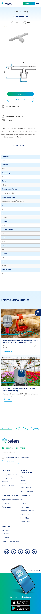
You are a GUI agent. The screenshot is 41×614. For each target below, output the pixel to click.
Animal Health (25, 487)
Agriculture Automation (10, 500)
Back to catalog (22, 12)
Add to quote (20, 94)
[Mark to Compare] (3, 106)
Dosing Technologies (10, 474)
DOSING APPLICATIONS (26, 471)
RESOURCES (25, 496)
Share (16, 23)
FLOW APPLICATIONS (10, 496)
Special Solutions (8, 485)
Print (28, 23)
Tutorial (9, 120)
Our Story (5, 537)
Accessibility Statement (10, 541)
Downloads (24, 514)
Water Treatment (26, 491)
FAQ (21, 500)
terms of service (23, 458)
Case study (24, 507)
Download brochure (13, 116)
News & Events (25, 518)
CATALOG (6, 470)
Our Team (5, 534)
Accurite (5, 482)
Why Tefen (6, 530)
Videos (23, 503)
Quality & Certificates (28, 511)
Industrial (5, 503)
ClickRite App (25, 522)
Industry (23, 484)
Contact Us (29, 3)
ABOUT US (6, 526)
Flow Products (7, 478)
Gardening (24, 480)
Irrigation (23, 476)
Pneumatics (6, 507)
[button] (16, 41)
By (35, 570)
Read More (8, 352)
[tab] (18, 145)
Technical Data (18, 145)
